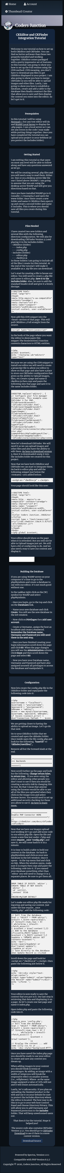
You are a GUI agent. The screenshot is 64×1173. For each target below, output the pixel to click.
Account (31, 4)
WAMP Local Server (25, 124)
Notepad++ (17, 121)
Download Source (32, 1141)
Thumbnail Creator (20, 11)
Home (12, 4)
